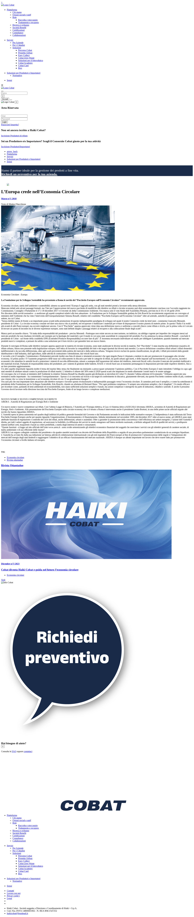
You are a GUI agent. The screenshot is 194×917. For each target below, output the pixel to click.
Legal (9, 898)
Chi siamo (17, 12)
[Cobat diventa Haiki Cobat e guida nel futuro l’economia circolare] (97, 515)
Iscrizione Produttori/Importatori (15, 146)
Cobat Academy (25, 63)
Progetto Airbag (25, 53)
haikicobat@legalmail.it (17, 913)
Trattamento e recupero (28, 22)
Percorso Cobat (25, 50)
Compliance (17, 32)
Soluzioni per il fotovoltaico (30, 60)
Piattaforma (12, 10)
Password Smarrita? (10, 124)
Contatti (10, 891)
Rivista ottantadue (15, 460)
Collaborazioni (19, 35)
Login (4, 122)
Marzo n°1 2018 (8, 198)
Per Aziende (17, 42)
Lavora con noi (13, 893)
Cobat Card (23, 65)
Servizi (10, 40)
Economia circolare (15, 457)
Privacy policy (13, 896)
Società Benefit (19, 27)
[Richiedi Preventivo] (69, 738)
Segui (9, 80)
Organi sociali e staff (21, 15)
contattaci (28, 751)
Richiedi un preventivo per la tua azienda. (29, 174)
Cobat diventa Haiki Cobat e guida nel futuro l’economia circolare (39, 569)
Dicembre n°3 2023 (10, 564)
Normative (17, 75)
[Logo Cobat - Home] (7, 5)
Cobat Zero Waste (26, 58)
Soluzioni (16, 47)
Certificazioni (18, 30)
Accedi (5, 99)
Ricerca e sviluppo (20, 25)
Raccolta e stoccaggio (28, 20)
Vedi (3, 580)
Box (20, 68)
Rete (14, 17)
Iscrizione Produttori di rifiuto (14, 136)
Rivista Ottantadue (12, 465)
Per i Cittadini (18, 45)
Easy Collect (24, 55)
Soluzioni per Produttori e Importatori (23, 73)
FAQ (14, 751)
